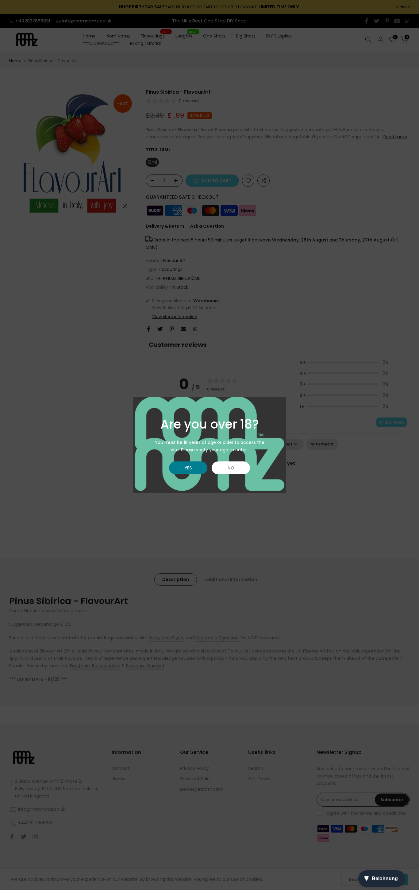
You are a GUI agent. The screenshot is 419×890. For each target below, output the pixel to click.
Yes (188, 468)
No (231, 468)
